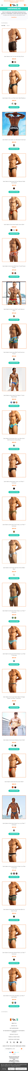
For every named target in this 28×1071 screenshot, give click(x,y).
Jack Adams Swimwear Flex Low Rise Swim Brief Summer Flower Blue (14, 439)
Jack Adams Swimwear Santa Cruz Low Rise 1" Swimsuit (14, 824)
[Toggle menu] (3, 5)
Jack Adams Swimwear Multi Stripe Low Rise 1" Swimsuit (14, 611)
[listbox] (11, 25)
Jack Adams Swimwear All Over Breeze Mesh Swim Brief (14, 182)
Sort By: (3, 25)
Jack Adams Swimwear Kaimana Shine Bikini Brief (14, 568)
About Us (14, 1023)
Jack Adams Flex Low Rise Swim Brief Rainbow (14, 98)
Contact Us (14, 1025)
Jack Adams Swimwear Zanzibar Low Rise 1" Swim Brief (14, 996)
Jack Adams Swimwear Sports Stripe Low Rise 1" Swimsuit (14, 867)
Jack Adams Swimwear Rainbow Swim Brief (14, 740)
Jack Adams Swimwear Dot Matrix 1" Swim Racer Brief (14, 396)
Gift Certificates (14, 1028)
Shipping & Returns (14, 1039)
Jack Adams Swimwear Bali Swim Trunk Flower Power (14, 267)
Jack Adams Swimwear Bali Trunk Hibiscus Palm (14, 310)
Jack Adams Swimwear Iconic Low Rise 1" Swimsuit (14, 482)
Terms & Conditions (14, 1036)
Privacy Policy (14, 1034)
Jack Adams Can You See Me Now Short (14, 56)
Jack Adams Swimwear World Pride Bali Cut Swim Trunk (14, 910)
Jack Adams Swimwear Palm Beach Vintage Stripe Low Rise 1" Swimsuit (14, 697)
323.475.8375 (15, 2)
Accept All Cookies (21, 1069)
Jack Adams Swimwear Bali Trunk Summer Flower (14, 353)
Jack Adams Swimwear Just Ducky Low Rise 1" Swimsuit (14, 525)
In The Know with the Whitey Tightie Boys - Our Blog (14, 1031)
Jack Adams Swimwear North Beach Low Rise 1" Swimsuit (14, 654)
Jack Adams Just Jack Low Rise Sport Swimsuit (14, 139)
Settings (4, 1069)
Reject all (11, 1069)
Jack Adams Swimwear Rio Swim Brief (14, 781)
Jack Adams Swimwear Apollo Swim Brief (14, 224)
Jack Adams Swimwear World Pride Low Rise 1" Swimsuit (14, 953)
